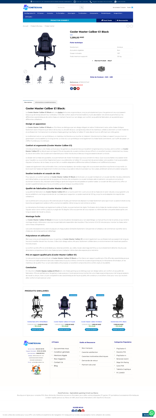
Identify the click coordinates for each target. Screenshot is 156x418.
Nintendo (52, 395)
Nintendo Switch (122, 359)
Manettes (59, 395)
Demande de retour (90, 360)
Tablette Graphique (123, 369)
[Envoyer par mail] (74, 88)
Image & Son (118, 13)
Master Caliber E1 (48, 271)
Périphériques (105, 13)
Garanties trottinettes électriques (95, 356)
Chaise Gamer (50, 26)
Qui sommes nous (61, 349)
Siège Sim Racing (122, 362)
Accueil (25, 26)
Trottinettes (82, 13)
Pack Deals (107, 20)
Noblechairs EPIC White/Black (37, 322)
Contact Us (58, 362)
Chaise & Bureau (36, 26)
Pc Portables (60, 13)
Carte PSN (120, 366)
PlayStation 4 (121, 355)
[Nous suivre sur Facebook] (73, 410)
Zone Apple (71, 13)
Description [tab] (28, 102)
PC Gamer (40, 13)
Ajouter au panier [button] (37, 329)
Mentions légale (60, 355)
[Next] (64, 51)
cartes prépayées (93, 395)
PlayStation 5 (121, 348)
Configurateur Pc (29, 13)
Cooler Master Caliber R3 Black (91, 322)
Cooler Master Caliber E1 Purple (64, 322)
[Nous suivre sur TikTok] (79, 410)
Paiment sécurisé (89, 365)
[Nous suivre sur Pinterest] (82, 410)
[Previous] (26, 51)
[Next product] (127, 26)
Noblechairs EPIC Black (118, 322)
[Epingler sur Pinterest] (78, 88)
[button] (119, 7)
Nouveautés (123, 20)
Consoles (50, 13)
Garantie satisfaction (90, 352)
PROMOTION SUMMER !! (60, 20)
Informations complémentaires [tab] (45, 102)
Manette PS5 (121, 352)
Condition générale (62, 352)
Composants (94, 13)
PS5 (42, 395)
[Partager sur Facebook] (71, 88)
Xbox (46, 395)
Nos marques (87, 348)
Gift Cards (28, 16)
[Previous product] (131, 26)
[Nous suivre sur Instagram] (76, 410)
